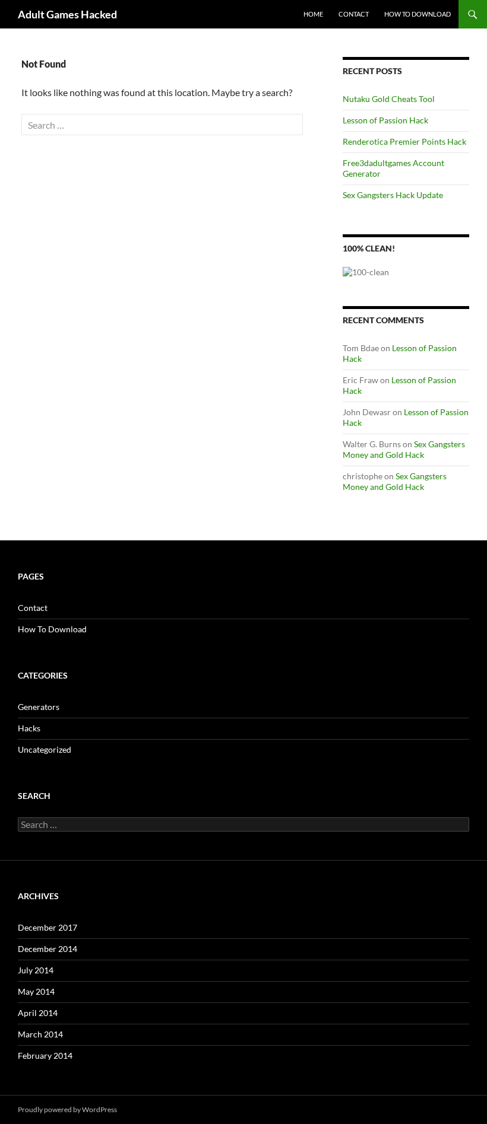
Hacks (29, 728)
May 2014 (36, 991)
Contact (354, 14)
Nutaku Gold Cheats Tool (389, 99)
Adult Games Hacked (67, 14)
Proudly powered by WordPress (67, 1109)
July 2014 (35, 970)
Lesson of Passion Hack (385, 120)
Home (313, 14)
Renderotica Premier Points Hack (404, 141)
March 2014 (40, 1034)
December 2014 (47, 949)
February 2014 (45, 1055)
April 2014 (38, 1013)
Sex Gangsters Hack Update (393, 195)
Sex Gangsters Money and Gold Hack (404, 449)
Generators (38, 707)
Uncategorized (44, 749)
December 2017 (47, 927)
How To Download (417, 14)
